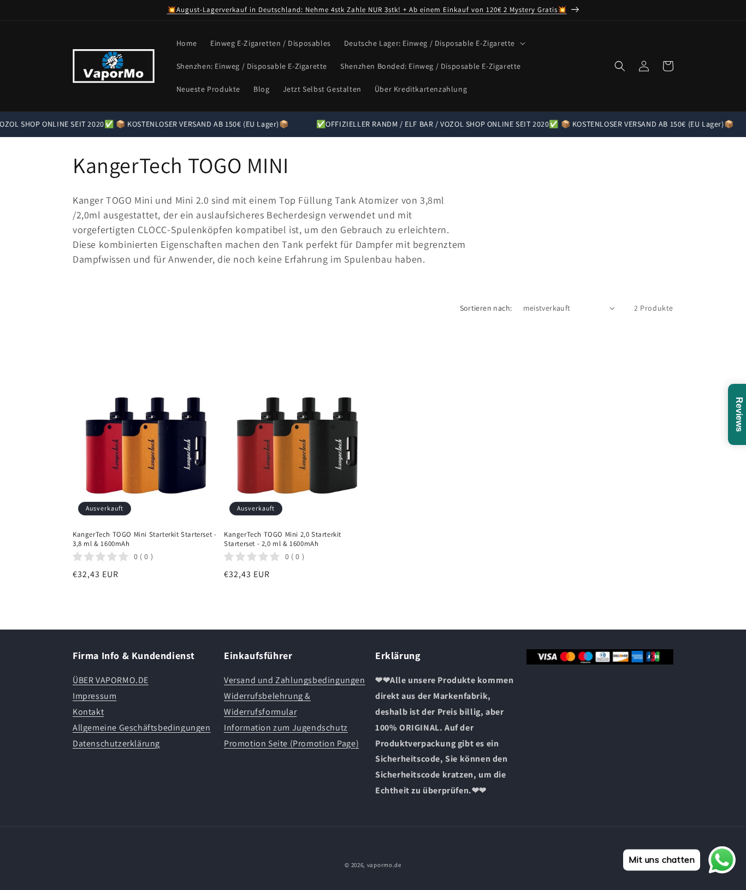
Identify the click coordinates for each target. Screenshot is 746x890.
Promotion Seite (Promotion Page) (291, 743)
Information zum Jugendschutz (286, 727)
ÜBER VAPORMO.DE (111, 680)
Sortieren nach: (486, 308)
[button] (434, 43)
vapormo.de (384, 865)
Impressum (94, 696)
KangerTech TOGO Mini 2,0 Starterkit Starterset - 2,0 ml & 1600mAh (282, 539)
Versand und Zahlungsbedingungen (294, 680)
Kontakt (88, 711)
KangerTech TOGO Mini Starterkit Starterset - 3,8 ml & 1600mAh (144, 539)
